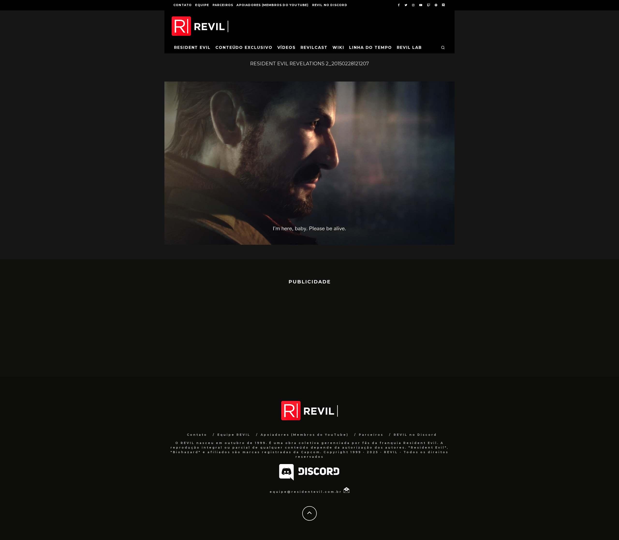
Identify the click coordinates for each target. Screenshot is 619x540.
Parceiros (223, 5)
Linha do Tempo (370, 47)
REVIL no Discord (329, 5)
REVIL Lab (409, 47)
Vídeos (286, 47)
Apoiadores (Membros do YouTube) (272, 5)
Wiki (338, 47)
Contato (182, 5)
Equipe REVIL (234, 434)
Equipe (202, 5)
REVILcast (314, 47)
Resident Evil (192, 47)
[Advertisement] (309, 328)
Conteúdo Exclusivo (244, 47)
